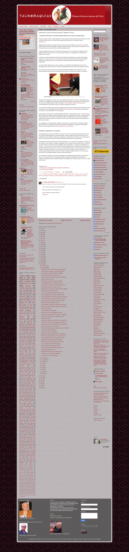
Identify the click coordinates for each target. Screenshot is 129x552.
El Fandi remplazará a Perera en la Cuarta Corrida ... (53, 335)
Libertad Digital (25, 159)
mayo (43, 367)
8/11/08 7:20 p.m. (59, 182)
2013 (41, 254)
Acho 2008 (56, 58)
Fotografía (32, 343)
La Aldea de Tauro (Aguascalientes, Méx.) (27, 217)
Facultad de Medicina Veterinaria (75, 103)
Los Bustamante (99, 223)
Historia (27, 333)
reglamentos (71, 175)
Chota (21, 321)
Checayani (98, 214)
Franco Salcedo (97, 292)
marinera (31, 478)
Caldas (31, 319)
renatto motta (30, 445)
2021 (41, 238)
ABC (22, 151)
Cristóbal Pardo (97, 273)
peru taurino (25, 343)
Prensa (62, 26)
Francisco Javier (97, 290)
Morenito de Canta (27, 435)
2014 (41, 252)
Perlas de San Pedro (100, 228)
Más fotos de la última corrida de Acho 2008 (51, 281)
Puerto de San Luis (100, 230)
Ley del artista (31, 450)
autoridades (61, 174)
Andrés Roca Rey (33, 26)
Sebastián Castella (45, 318)
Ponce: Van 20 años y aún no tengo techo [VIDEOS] (53, 277)
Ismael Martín (97, 297)
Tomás (33, 371)
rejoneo (20, 473)
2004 (41, 379)
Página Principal (23, 26)
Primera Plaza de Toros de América (64, 126)
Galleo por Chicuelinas (101, 127)
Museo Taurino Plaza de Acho (101, 396)
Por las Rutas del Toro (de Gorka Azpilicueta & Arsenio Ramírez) (27, 259)
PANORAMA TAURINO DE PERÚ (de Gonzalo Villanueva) (101, 117)
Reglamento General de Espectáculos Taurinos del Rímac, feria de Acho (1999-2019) (102, 346)
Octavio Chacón (97, 324)
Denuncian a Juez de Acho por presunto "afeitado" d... (54, 333)
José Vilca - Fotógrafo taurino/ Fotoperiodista (61, 517)
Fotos (30, 288)
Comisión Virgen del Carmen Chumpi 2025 (100, 239)
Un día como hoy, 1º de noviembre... (50, 355)
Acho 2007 (45, 174)
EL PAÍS (23, 131)
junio (43, 365)
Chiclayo (21, 465)
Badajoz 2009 (30, 480)
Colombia (21, 288)
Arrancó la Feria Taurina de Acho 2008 (50, 345)
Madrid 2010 (25, 348)
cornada (31, 332)
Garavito (25, 493)
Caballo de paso (23, 482)
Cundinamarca (22, 403)
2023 (41, 234)
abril (43, 369)
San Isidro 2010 (25, 402)
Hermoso (30, 465)
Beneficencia (22, 464)
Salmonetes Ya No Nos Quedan (26, 106)
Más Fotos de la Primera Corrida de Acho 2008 (52, 341)
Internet (32, 492)
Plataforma (23, 485)
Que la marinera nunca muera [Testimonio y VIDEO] (53, 314)
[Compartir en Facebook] (70, 172)
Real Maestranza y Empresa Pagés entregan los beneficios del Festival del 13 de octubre (27, 245)
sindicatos (21, 447)
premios (30, 321)
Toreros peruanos (24, 290)
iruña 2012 (22, 395)
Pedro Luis (98, 201)
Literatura (27, 386)
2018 (41, 244)
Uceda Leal (24, 486)
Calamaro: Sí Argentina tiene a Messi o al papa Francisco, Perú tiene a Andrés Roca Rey (104, 47)
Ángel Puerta (97, 269)
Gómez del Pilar (99, 373)
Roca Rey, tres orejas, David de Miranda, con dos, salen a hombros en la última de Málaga (27, 144)
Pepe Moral (96, 326)
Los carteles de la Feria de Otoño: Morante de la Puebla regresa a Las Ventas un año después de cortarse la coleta (27, 162)
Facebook (56, 26)
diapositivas (28, 469)
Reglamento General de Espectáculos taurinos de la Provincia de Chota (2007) (100, 357)
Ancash (33, 414)
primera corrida (81, 45)
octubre (43, 357)
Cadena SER (22, 188)
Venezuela (30, 476)
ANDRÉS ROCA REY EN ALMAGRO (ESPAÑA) (104, 89)
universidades (78, 175)
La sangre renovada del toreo (48, 349)
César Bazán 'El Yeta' (100, 165)
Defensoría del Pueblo (73, 109)
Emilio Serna (97, 283)
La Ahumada (32, 367)
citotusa (31, 388)
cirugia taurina (29, 329)
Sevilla (20, 441)
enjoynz (85, 539)
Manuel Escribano (98, 315)
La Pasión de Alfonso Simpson (48, 330)
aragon (26, 441)
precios (33, 333)
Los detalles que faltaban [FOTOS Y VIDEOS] (52, 273)
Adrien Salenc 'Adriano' (99, 265)
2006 (41, 377)
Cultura (31, 379)
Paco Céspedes (30, 466)
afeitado (56, 174)
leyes (32, 357)
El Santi (30, 487)
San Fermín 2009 (31, 391)
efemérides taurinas (23, 478)
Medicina (30, 354)
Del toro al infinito (25, 197)
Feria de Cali (29, 430)
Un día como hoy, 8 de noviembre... (49, 332)
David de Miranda (98, 276)
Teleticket (31, 468)
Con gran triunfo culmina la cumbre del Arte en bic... (53, 285)
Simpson (24, 379)
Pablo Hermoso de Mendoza (100, 387)
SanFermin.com (25, 78)
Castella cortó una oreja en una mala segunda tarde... (54, 269)
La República (22, 412)
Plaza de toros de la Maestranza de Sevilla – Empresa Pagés (27, 242)
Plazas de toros (27, 304)
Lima (24, 291)
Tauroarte (97, 249)
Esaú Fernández (97, 287)
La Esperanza (98, 247)
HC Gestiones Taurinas (101, 244)
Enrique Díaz (98, 190)
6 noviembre (25, 434)
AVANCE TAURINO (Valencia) (25, 67)
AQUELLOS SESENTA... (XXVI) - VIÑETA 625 (30, 209)
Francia (27, 358)
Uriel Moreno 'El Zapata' (99, 333)
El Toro (21, 405)
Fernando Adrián (98, 289)
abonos (21, 312)
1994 (41, 385)
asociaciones (28, 490)
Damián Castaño (98, 274)
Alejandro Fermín (98, 267)
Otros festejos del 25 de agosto (27, 69)
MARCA (23, 168)
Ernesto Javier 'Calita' (99, 285)
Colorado (97, 217)
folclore (33, 490)
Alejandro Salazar (99, 188)
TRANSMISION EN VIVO (25, 361)
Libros (20, 427)
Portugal (96, 413)
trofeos (24, 326)
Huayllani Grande (99, 221)
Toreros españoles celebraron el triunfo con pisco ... (53, 300)
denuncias (77, 174)
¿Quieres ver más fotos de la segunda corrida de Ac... (54, 322)
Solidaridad (24, 392)
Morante (33, 348)
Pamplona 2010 (31, 378)
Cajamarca (28, 285)
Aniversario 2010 (22, 475)
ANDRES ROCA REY (25, 287)
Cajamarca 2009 (23, 353)
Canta (25, 487)
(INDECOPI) (63, 109)
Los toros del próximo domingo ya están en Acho (52, 292)
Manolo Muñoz (97, 314)
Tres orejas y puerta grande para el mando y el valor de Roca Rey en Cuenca (27, 181)
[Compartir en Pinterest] (71, 172)
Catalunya (26, 375)
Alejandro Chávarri (100, 185)
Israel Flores (98, 192)
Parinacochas (29, 405)
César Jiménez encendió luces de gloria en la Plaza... (54, 304)
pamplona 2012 (31, 395)
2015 (41, 250)
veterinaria (84, 175)
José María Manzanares (101, 375)
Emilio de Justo (97, 281)
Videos (32, 276)
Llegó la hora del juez (46, 308)
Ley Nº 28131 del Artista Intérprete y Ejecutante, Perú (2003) (100, 350)
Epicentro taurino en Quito (47, 279)
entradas (24, 299)
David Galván (97, 280)
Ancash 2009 (25, 433)
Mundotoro (24, 72)
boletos (24, 461)
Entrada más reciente (45, 220)
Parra (96, 226)
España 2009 (23, 298)
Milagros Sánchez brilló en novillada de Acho (51, 351)
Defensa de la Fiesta (69, 174)
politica (31, 444)
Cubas (33, 344)
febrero (43, 373)
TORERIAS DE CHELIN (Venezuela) (26, 228)
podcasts (24, 444)
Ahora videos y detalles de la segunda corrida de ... (53, 316)
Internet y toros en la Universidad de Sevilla (51, 312)
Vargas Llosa (25, 413)
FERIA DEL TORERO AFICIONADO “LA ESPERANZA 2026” (105, 122)
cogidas (32, 280)
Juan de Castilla (97, 303)
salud (20, 487)
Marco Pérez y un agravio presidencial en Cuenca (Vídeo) (27, 74)
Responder (45, 194)
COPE (22, 179)
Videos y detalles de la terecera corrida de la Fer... (53, 294)
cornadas (27, 281)
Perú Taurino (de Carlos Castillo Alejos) (101, 86)
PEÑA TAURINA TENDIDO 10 (101, 143)
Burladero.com (42, 41)
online (33, 290)
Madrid (23, 341)
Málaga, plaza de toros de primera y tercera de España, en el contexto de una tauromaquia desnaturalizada (27, 134)
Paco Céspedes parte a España (48, 310)
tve (32, 350)
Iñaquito (22, 492)
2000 (41, 383)
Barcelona (30, 398)
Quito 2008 (22, 476)
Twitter (49, 26)
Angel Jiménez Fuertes (101, 162)
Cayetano (24, 416)
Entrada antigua (85, 220)
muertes (21, 351)
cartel (33, 293)
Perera (33, 302)
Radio (34, 431)
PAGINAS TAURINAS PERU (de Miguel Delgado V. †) (101, 398)
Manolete (26, 489)
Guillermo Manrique (100, 219)
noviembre (44, 267)
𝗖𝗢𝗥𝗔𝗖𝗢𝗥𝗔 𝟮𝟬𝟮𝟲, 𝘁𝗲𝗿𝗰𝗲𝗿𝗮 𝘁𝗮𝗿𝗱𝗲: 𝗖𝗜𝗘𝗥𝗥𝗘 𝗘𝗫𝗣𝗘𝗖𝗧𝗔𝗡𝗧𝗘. (105, 131)
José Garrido (97, 301)
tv (26, 312)
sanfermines (22, 323)
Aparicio (30, 462)
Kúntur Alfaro (98, 178)
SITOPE (21, 452)
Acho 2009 (32, 299)
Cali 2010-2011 (29, 424)
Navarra (25, 294)
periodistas (31, 472)
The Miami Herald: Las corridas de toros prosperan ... (54, 298)
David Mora (22, 448)
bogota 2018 (32, 459)
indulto (33, 336)
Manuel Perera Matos (99, 317)
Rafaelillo (96, 328)
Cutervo (33, 375)
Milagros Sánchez (28, 360)
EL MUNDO (24, 122)
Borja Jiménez (97, 271)
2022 (41, 236)
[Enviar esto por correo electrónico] (66, 172)
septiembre (44, 359)
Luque (28, 431)
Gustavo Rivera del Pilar (101, 169)
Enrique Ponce (23, 381)
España (22, 280)
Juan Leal (96, 305)
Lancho (33, 483)
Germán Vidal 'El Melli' (99, 294)
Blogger (98, 539)
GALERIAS (21, 431)
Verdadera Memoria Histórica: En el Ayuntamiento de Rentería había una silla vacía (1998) (27, 200)
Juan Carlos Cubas (100, 174)
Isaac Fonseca (97, 296)
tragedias (31, 337)
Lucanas (33, 434)
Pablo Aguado (98, 381)
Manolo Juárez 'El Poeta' (99, 312)
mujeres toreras (22, 472)
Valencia (21, 421)
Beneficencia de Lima (25, 305)
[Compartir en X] (69, 172)
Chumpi (30, 447)
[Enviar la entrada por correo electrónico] (63, 171)
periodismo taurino (23, 479)
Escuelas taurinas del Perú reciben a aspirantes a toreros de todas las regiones (104, 60)
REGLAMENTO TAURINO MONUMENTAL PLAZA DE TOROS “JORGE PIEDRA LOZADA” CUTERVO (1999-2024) (100, 363)
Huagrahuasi (21, 496)
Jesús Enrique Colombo (99, 299)
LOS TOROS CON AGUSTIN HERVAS (25, 85)
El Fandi (28, 339)
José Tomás (22, 332)
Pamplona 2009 (29, 400)
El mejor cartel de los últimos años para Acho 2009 (104, 66)
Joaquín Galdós (99, 171)
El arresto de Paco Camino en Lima (49, 290)
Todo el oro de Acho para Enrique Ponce (50, 275)
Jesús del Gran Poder (25, 483)
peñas (20, 358)
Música (21, 437)
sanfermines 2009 (23, 409)
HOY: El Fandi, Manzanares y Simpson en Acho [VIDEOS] (55, 328)
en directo (32, 298)
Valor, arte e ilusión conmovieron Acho (50, 326)
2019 (41, 242)
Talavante (21, 355)
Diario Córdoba (25, 140)
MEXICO (25, 293)
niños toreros (32, 347)
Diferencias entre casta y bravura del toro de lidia (100, 54)
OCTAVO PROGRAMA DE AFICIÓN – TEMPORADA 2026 (102, 111)
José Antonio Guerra (100, 199)
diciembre (44, 265)
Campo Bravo (98, 212)
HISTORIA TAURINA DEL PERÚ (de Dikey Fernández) (101, 394)
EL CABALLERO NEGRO (48, 182)
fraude (53, 175)
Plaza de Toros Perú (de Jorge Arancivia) (101, 97)
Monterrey (27, 427)
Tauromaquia (22, 468)
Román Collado (97, 330)
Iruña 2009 (22, 419)
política (27, 492)
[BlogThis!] (67, 172)
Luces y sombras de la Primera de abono (51, 343)
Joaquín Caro (98, 195)
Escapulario (32, 381)
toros (31, 294)
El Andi (31, 403)
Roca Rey (21, 391)
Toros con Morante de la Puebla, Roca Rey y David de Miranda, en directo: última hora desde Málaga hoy (27, 154)
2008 (41, 264)
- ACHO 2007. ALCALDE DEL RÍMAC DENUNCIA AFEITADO (54, 167)
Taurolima (30, 307)
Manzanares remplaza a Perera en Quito (51, 287)
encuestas (31, 486)
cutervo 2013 (32, 442)
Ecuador (30, 389)
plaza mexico (25, 344)
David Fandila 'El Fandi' (99, 278)
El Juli (30, 313)
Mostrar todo (33, 101)
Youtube (21, 333)
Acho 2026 (43, 26)
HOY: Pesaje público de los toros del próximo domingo (54, 296)
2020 (41, 240)
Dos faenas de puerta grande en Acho (50, 302)
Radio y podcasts (31, 485)
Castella (21, 309)
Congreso (21, 426)
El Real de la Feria (99, 242)
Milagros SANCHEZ (24, 399)
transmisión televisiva (30, 454)
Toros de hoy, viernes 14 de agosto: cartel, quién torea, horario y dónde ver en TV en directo (27, 172)
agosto (43, 361)
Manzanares (27, 385)
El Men (27, 278)
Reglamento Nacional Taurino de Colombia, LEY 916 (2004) (101, 354)
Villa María (21, 490)
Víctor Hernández (98, 335)
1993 (41, 387)
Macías (20, 493)
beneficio (24, 337)
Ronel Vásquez (99, 204)
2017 (41, 246)
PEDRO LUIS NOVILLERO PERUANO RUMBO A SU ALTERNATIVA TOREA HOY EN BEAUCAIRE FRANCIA (27, 233)
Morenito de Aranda (98, 321)
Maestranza (21, 466)
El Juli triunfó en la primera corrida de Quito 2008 (52, 271)
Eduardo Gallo (32, 482)
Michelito (33, 433)
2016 (41, 248)
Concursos (21, 389)
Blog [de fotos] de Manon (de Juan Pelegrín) (26, 256)
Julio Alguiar (98, 176)
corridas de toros (25, 407)
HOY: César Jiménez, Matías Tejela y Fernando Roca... (54, 306)
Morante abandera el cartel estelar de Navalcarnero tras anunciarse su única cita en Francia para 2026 (27, 116)
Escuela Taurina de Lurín (101, 255)
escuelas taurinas (23, 371)
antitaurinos (22, 296)
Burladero (21, 105)
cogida (31, 369)
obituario (33, 318)
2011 (41, 258)
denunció (83, 113)
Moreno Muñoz (97, 322)
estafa (81, 174)
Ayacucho (21, 339)
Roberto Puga (31, 341)
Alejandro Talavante (100, 371)
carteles (22, 276)
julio (43, 363)
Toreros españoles (25, 310)
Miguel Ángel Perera (27, 451)
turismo (24, 455)
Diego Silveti (30, 410)
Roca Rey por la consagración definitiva (50, 353)
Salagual (30, 493)
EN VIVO (30, 309)
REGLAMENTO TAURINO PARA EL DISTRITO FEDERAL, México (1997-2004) (101, 342)
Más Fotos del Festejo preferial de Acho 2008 (52, 347)
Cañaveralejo (30, 464)
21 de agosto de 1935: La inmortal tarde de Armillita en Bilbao (30, 220)
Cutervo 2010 (30, 426)
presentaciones (23, 367)
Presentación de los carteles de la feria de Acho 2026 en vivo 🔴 (104, 39)
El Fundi (32, 489)
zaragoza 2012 (29, 473)
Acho (31, 296)
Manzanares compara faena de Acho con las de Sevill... (54, 320)
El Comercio (30, 330)
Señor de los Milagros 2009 (26, 406)
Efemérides (31, 475)
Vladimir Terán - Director (56, 515)
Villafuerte (33, 413)
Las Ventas (30, 420)
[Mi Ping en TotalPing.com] (106, 446)
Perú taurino (32, 412)
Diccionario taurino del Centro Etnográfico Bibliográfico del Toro (27, 268)
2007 (41, 376)
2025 (41, 230)
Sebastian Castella (98, 331)
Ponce (24, 319)
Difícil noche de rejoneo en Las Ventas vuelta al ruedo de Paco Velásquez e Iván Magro (104, 102)
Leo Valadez (96, 308)
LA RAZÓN (23, 113)
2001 (41, 381)
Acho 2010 (32, 291)
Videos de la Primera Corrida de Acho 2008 (51, 339)
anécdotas (21, 469)
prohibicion (24, 350)
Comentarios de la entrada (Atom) (53, 223)
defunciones (22, 318)
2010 (41, 260)
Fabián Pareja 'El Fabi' (100, 167)
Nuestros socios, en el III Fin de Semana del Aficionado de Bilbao (27, 62)
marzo (43, 371)
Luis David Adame (98, 310)
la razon (31, 471)
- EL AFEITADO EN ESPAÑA (46, 169)
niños (30, 351)
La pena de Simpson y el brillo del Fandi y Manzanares (54, 324)
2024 (41, 232)
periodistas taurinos (26, 396)
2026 (41, 228)
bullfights (21, 462)
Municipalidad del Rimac (62, 175)
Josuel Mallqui (99, 197)
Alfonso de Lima (25, 414)
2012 (41, 256)
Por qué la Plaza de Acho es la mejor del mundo (52, 337)
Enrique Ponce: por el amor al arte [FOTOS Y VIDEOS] (54, 288)
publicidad (21, 445)
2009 (41, 262)
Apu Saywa (98, 210)
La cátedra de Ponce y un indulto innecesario (52, 283)
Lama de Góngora (98, 306)
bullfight (31, 461)
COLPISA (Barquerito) (24, 190)
